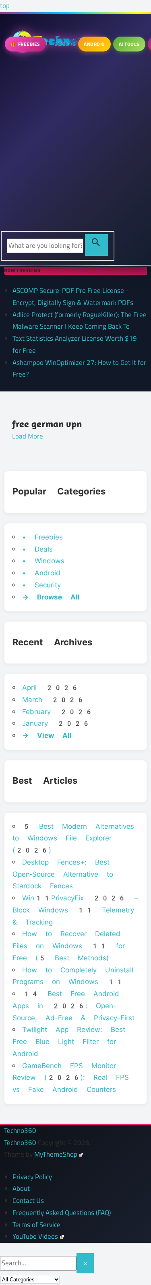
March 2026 (53, 700)
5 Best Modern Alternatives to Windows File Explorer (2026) (73, 838)
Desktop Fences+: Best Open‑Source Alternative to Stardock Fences (62, 874)
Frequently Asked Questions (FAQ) (61, 1212)
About (21, 1188)
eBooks (65, 43)
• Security (41, 585)
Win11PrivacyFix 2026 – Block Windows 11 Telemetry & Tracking (75, 910)
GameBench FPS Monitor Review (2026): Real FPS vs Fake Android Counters (70, 1078)
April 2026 (50, 688)
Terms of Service (36, 1224)
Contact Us (28, 1200)
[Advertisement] (75, 151)
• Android (41, 573)
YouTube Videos (35, 1236)
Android (94, 44)
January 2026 (56, 723)
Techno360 (20, 1130)
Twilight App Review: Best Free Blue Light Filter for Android (68, 1042)
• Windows (43, 561)
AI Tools (129, 44)
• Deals (37, 549)
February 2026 (57, 712)
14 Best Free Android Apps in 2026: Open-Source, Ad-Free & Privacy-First (73, 1006)
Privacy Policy (32, 1177)
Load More (27, 436)
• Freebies (42, 537)
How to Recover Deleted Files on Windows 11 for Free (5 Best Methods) (68, 946)
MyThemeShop (55, 1154)
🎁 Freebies (25, 44)
